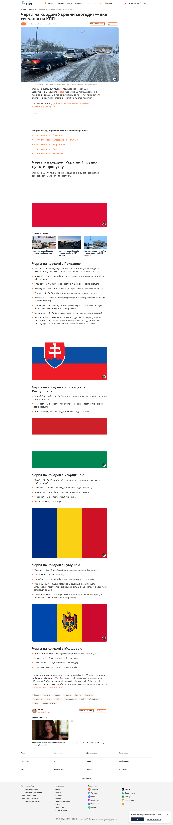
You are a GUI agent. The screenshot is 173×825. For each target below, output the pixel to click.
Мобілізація (124, 761)
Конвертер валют (61, 810)
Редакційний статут (29, 795)
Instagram (95, 800)
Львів (88, 761)
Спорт (88, 3)
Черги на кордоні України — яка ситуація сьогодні (43, 252)
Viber (93, 797)
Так (137, 819)
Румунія (78, 695)
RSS (126, 804)
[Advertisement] (68, 119)
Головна (23, 9)
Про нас (57, 789)
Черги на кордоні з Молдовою (48, 153)
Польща (36, 695)
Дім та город (91, 753)
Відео (109, 3)
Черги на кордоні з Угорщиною (49, 144)
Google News (130, 793)
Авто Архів (32, 9)
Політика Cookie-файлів (30, 801)
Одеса (89, 769)
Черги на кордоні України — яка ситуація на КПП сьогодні (69, 253)
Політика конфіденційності (31, 792)
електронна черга (49, 703)
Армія (69, 3)
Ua (145, 3)
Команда (57, 804)
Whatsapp (95, 807)
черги (36, 703)
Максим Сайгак (44, 712)
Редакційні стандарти (29, 798)
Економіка (79, 3)
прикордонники (70, 699)
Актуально (58, 753)
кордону (61, 91)
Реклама (57, 798)
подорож (68, 695)
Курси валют (59, 807)
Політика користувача (30, 789)
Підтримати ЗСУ (133, 3)
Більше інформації (154, 819)
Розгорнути (86, 778)
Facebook (95, 804)
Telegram (94, 793)
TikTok (127, 789)
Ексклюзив (25, 761)
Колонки (98, 3)
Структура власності (62, 801)
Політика (123, 769)
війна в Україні (94, 699)
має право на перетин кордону (47, 687)
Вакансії (57, 792)
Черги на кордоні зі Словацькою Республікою (56, 139)
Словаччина (38, 699)
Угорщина (89, 695)
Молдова (47, 695)
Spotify (127, 797)
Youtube (94, 789)
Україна (50, 3)
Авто (23, 753)
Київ (55, 761)
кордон (57, 695)
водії (82, 699)
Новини (60, 3)
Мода (23, 769)
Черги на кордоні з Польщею (48, 135)
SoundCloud (129, 800)
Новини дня (59, 769)
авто (48, 699)
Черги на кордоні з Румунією (48, 149)
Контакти (58, 795)
